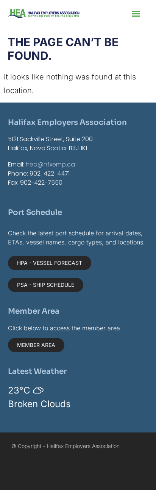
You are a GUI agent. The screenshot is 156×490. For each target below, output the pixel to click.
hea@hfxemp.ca (50, 164)
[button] (136, 13)
